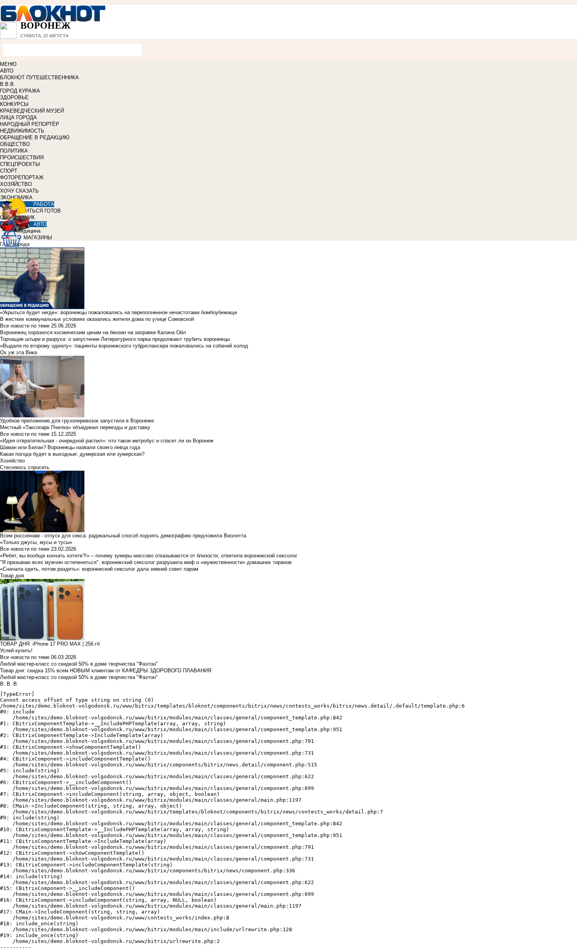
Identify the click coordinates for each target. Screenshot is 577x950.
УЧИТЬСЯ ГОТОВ (40, 211)
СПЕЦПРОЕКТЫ (20, 164)
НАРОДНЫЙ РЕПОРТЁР (29, 124)
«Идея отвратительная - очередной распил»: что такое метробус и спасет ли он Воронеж (107, 441)
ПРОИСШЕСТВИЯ (22, 157)
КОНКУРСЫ (14, 104)
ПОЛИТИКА (14, 151)
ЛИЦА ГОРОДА (18, 117)
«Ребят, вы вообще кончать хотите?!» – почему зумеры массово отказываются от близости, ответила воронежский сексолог (149, 556)
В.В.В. (7, 84)
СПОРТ (8, 171)
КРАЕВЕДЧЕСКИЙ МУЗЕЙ (32, 111)
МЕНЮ (8, 64)
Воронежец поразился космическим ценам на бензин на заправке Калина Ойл (93, 332)
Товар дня (12, 576)
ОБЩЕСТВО (15, 144)
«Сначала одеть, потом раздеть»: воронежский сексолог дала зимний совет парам (99, 569)
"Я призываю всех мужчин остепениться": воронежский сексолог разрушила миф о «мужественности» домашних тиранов (146, 562)
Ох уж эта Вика (18, 352)
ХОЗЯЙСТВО (16, 184)
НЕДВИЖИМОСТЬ (22, 131)
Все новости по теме (24, 326)
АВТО (6, 71)
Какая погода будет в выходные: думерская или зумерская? (72, 454)
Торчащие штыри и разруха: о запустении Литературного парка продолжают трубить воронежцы (115, 339)
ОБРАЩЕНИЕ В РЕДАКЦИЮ (34, 137)
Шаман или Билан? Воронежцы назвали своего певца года (70, 447)
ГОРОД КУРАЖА (20, 91)
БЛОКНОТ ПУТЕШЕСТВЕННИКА (39, 77)
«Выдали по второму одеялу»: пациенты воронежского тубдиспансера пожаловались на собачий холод (124, 346)
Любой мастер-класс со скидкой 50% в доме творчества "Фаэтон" (79, 664)
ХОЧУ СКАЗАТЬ (19, 191)
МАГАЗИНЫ (38, 237)
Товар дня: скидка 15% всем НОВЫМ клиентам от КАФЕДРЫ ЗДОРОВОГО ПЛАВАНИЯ (105, 670)
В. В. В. (9, 684)
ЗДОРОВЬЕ (14, 97)
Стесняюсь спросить (24, 467)
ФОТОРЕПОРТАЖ (22, 177)
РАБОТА (43, 204)
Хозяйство (12, 461)
